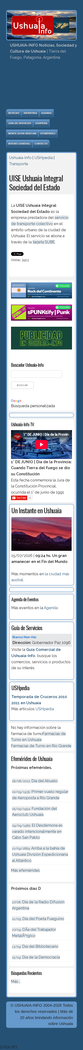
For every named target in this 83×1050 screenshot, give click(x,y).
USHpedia (41, 123)
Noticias (13, 113)
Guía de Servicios (19, 123)
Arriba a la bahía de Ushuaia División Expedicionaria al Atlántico (40, 854)
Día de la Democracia (36, 957)
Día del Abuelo (35, 781)
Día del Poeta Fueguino (38, 918)
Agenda (46, 113)
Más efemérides (25, 870)
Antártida (30, 113)
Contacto (41, 143)
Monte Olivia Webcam (22, 133)
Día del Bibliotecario (35, 946)
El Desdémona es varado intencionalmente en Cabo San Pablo (37, 831)
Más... (15, 981)
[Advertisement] (41, 85)
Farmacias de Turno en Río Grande (41, 746)
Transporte (18, 164)
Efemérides (47, 133)
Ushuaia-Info (20, 157)
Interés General (19, 143)
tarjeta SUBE (44, 242)
